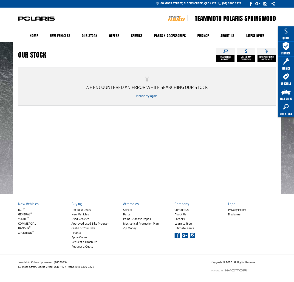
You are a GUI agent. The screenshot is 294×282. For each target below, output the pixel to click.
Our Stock (90, 36)
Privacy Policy (237, 209)
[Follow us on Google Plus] (259, 3)
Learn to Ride (183, 223)
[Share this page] (272, 3)
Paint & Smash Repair (137, 219)
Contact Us (182, 209)
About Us (227, 36)
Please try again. (147, 95)
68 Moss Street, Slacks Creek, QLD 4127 (188, 3)
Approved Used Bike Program (90, 223)
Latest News (255, 36)
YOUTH (23, 219)
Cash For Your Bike (83, 228)
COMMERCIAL (27, 223)
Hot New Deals (81, 209)
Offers (114, 36)
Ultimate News (184, 228)
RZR (21, 209)
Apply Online (79, 237)
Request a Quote (82, 246)
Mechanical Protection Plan (141, 223)
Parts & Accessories (170, 36)
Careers (180, 219)
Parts (126, 214)
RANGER (24, 228)
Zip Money (129, 228)
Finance (203, 36)
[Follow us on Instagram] (266, 3)
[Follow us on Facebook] (251, 3)
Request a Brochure (84, 242)
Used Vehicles (80, 219)
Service (137, 36)
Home (34, 36)
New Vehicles (60, 36)
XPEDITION (26, 232)
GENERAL (25, 214)
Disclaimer (235, 214)
